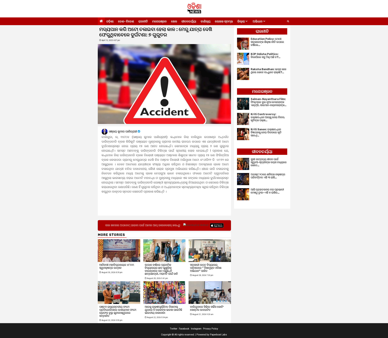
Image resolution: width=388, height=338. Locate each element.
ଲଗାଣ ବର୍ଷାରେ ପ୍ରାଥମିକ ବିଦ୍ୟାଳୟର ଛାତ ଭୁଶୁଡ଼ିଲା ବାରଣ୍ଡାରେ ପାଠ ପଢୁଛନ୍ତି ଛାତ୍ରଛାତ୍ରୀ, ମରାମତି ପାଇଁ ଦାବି (161, 269)
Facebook (184, 328)
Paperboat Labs (218, 334)
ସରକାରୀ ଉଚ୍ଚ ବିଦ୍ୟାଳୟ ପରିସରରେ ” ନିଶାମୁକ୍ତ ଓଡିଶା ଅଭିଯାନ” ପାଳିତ (205, 268)
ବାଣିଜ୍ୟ (206, 21)
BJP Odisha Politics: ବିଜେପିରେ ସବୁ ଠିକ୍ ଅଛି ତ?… (265, 55)
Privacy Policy (210, 328)
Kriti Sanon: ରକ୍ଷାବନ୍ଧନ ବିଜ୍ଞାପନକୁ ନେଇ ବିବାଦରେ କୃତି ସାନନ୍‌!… (266, 132)
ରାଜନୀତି (143, 21)
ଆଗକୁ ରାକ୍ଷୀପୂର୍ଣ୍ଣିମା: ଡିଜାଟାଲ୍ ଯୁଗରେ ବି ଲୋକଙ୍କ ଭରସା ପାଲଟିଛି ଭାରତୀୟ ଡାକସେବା (163, 310)
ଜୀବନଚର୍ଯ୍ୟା (188, 21)
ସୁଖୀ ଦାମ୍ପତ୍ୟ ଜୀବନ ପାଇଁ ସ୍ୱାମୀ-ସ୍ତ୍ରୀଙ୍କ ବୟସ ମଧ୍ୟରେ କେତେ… (269, 162)
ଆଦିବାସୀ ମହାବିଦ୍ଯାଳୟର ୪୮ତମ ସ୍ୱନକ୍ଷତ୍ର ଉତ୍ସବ (116, 266)
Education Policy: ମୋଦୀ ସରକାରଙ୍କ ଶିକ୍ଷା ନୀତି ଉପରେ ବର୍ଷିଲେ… (267, 42)
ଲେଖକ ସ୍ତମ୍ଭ (224, 21)
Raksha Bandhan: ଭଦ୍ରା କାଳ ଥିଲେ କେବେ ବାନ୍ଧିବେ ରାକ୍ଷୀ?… (268, 71)
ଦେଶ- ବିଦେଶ (126, 21)
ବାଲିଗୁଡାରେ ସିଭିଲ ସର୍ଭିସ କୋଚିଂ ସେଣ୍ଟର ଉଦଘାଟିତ (207, 308)
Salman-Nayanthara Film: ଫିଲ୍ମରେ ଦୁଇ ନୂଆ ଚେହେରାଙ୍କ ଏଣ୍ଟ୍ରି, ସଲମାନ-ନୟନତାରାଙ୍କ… (268, 102)
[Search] (288, 21)
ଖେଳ (174, 21)
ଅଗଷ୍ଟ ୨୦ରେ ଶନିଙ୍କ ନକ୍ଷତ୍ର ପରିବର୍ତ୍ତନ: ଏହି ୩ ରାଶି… (268, 176)
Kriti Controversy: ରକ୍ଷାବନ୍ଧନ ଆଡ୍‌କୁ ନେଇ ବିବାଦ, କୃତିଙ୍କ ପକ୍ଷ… (268, 117)
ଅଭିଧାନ (258, 21)
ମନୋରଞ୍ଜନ (159, 21)
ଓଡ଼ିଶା (110, 21)
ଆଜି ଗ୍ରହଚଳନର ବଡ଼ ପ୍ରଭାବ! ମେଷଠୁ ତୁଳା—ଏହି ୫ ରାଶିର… (267, 191)
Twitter (173, 328)
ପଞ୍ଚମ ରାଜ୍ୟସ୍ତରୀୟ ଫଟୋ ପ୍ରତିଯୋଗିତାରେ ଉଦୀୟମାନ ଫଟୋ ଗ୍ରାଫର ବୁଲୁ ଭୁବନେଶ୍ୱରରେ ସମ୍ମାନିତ (117, 311)
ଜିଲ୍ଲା (241, 21)
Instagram (196, 328)
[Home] (101, 21)
